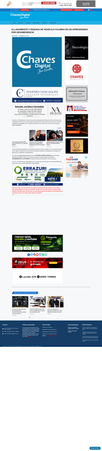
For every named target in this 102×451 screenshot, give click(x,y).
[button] (30, 10)
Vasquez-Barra (53, 22)
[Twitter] (88, 10)
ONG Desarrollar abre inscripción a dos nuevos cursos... (45, 9)
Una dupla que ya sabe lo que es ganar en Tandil (90, 340)
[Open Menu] (11, 22)
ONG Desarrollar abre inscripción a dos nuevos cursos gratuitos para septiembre (90, 337)
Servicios (44, 22)
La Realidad (20, 22)
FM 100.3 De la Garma (66, 10)
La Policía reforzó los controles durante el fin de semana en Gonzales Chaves (54, 311)
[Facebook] (86, 10)
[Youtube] (91, 10)
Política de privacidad (28, 324)
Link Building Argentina (52, 335)
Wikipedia (30, 336)
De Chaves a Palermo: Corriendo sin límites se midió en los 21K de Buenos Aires (89, 328)
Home (14, 22)
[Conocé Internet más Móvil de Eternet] (77, 125)
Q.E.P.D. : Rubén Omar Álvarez (75, 57)
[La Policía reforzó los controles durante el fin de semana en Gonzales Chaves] (55, 301)
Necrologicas (36, 22)
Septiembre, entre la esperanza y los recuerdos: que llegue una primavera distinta (89, 333)
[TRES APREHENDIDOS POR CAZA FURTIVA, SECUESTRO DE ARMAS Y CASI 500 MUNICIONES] (38, 301)
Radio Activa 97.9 (79, 10)
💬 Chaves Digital (95, 448)
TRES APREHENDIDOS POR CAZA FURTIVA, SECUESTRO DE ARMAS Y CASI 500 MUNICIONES (37, 311)
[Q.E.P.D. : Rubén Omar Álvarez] (76, 48)
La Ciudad (28, 22)
